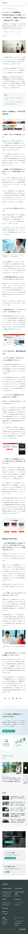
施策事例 (16, 893)
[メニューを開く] (25, 3)
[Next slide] (26, 768)
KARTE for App (12, 31)
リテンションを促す (18, 33)
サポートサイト (11, 283)
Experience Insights (5, 902)
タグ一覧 (3, 923)
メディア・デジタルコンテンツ (8, 33)
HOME (3, 706)
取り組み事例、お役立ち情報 (19, 891)
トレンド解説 (4, 919)
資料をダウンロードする (8, 731)
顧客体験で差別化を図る (11, 104)
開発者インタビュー (5, 911)
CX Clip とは (4, 921)
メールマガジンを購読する (10, 858)
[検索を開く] (21, 3)
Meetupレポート (17, 904)
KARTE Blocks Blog (19, 921)
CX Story (4, 899)
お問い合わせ (8, 842)
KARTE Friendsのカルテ (6, 893)
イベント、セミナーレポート (19, 902)
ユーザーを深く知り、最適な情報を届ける (14, 101)
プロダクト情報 (4, 913)
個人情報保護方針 (18, 923)
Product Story (5, 908)
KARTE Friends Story (11, 8)
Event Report (18, 899)
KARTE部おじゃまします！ (6, 895)
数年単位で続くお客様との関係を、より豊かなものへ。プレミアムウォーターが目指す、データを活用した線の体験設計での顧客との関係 (11, 780)
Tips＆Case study (18, 888)
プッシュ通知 (19, 31)
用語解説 (3, 917)
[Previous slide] (2, 768)
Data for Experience (5, 904)
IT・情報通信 (5, 31)
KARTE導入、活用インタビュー (20, 706)
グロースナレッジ (17, 895)
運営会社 (16, 925)
